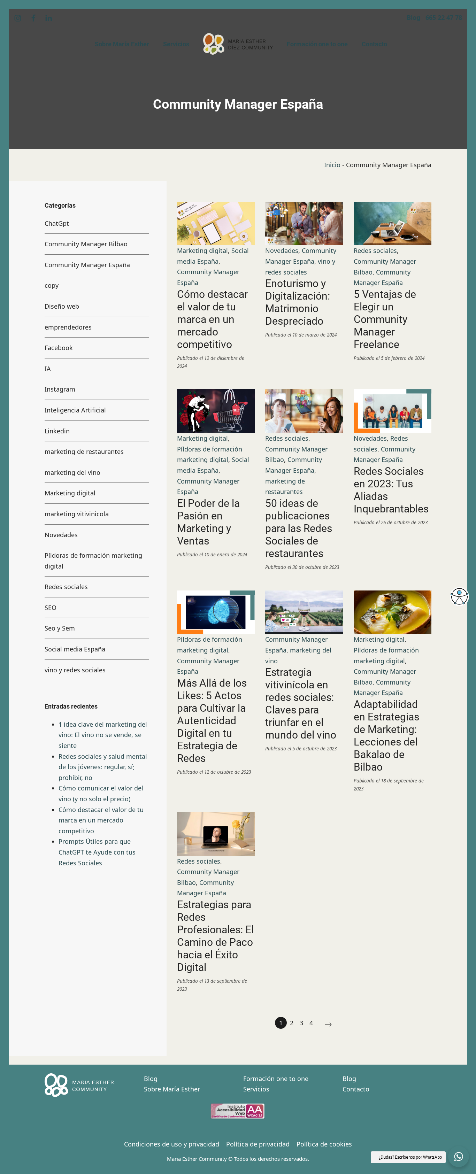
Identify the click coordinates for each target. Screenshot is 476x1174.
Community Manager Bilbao (86, 244)
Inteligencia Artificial (75, 410)
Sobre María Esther (172, 1089)
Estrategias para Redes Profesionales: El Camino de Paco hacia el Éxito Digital (215, 935)
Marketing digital (202, 250)
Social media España (75, 649)
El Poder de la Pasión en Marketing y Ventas (208, 522)
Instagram (60, 389)
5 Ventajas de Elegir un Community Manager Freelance (385, 319)
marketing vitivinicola (77, 514)
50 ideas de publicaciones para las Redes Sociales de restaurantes (298, 528)
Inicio (332, 165)
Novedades (281, 250)
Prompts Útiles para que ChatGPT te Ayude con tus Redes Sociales (97, 852)
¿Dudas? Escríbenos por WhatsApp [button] (410, 1157)
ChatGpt (57, 223)
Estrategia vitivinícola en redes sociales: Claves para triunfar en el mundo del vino (300, 703)
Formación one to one (275, 1078)
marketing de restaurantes (84, 451)
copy (52, 285)
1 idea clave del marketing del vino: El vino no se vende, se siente (103, 734)
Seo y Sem (60, 628)
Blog (151, 1078)
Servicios (256, 1089)
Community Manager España (87, 264)
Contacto (356, 1089)
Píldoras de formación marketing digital (93, 560)
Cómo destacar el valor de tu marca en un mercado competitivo (212, 319)
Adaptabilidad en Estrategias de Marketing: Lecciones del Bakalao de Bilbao (386, 735)
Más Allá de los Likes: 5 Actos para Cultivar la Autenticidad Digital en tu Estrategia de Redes (212, 720)
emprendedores (68, 327)
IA (48, 368)
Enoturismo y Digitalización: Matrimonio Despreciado (297, 302)
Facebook (59, 347)
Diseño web (62, 306)
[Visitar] (18, 18)
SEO (50, 607)
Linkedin (57, 430)
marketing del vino (72, 472)
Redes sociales (375, 250)
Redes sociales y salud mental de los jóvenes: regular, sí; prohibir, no (103, 766)
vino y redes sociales (75, 669)
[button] (458, 1156)
